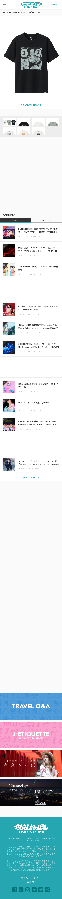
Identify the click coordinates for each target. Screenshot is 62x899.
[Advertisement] (31, 175)
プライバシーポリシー (31, 878)
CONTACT (31, 882)
